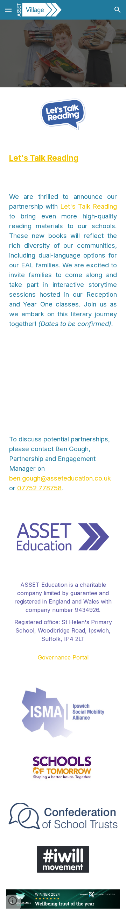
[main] (63, 158)
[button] (8, 9)
